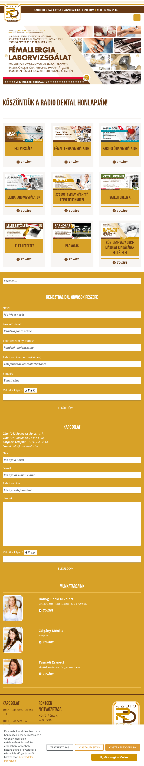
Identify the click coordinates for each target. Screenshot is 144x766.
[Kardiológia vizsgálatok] (120, 133)
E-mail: (7, 468)
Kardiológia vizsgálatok (120, 148)
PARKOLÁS (72, 245)
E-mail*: (8, 374)
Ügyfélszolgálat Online (114, 757)
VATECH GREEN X (119, 197)
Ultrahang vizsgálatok (24, 197)
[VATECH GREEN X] (120, 182)
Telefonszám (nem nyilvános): (22, 357)
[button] (138, 285)
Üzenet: (8, 498)
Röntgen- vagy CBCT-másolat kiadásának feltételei (120, 247)
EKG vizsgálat (24, 148)
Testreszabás (59, 747)
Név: (5, 453)
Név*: (6, 308)
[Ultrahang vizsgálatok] (24, 182)
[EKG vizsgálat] (24, 133)
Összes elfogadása (122, 747)
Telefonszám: (11, 483)
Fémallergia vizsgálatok (72, 148)
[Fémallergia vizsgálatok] (72, 133)
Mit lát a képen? (13, 390)
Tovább (74, 77)
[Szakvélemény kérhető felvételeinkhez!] (72, 182)
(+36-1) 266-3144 (107, 10)
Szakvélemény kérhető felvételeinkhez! (71, 197)
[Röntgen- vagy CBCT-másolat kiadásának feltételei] (120, 231)
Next (138, 56)
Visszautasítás (89, 747)
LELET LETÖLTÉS (24, 245)
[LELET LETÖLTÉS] (24, 231)
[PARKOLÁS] (72, 231)
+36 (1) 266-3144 (37, 442)
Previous (6, 56)
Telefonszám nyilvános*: (19, 341)
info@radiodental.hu (25, 446)
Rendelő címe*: (12, 324)
